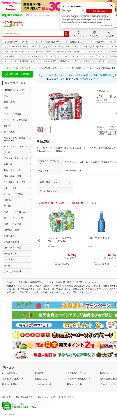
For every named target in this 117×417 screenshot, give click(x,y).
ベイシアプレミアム (96, 56)
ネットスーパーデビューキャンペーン (20, 47)
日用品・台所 (10, 253)
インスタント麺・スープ (15, 158)
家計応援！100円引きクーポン (69, 51)
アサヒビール (102, 91)
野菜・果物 (9, 102)
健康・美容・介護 (12, 247)
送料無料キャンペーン (79, 42)
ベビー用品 (9, 235)
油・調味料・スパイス (14, 182)
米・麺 (7, 152)
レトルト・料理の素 (13, 194)
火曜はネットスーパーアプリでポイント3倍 (60, 47)
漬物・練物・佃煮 (12, 176)
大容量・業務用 (11, 241)
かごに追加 (63, 264)
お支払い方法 (41, 378)
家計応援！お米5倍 (43, 51)
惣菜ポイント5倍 (95, 51)
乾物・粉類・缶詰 (12, 170)
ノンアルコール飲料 (49, 68)
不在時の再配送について (79, 378)
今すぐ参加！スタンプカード (40, 56)
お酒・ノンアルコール (24, 68)
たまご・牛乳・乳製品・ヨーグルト (15, 139)
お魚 (6, 108)
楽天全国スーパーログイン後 (62, 79)
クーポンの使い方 (43, 384)
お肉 (6, 96)
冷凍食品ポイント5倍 (13, 56)
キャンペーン (79, 36)
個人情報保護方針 (24, 397)
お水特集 (87, 61)
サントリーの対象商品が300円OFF (49, 42)
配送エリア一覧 (74, 384)
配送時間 (39, 373)
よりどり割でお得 (12, 271)
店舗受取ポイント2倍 (103, 42)
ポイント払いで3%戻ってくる (17, 51)
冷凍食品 (8, 200)
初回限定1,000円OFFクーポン (17, 42)
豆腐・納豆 (9, 164)
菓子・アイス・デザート (15, 218)
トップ (5, 68)
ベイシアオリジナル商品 (15, 120)
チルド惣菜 (9, 131)
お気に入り (94, 36)
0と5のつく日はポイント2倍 (70, 56)
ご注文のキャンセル (76, 373)
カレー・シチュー (12, 188)
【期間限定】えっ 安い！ (16, 90)
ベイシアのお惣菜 (12, 114)
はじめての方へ (9, 373)
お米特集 (101, 61)
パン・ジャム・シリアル (15, 146)
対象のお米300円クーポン (94, 47)
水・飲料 (8, 206)
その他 (7, 265)
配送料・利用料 (9, 384)
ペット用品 (9, 259)
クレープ (8, 125)
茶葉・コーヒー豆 (12, 223)
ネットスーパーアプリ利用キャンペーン (21, 61)
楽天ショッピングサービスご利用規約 (56, 397)
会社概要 (6, 397)
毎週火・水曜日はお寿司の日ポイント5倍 (61, 61)
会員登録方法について (13, 378)
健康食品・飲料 (11, 230)
